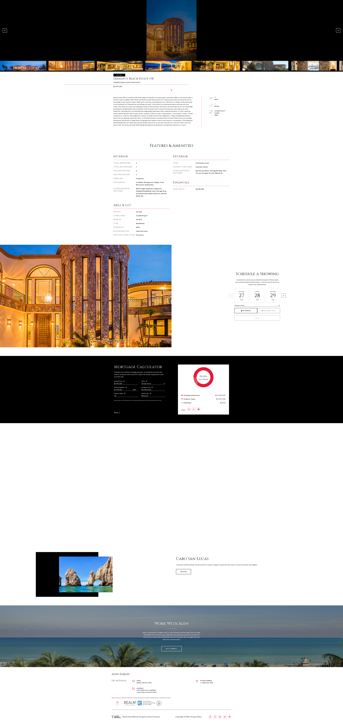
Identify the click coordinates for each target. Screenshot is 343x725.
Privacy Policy (196, 717)
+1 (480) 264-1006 (206, 682)
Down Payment (119, 387)
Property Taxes (189, 399)
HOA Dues (145, 393)
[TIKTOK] (225, 717)
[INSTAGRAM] (215, 717)
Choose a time (239, 305)
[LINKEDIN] (220, 717)
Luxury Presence (153, 717)
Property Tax (146, 387)
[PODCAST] (229, 717)
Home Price (118, 381)
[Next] (284, 295)
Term (143, 381)
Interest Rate (118, 393)
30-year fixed (146, 383)
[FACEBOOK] (210, 717)
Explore (183, 571)
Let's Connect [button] (171, 648)
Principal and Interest (192, 395)
